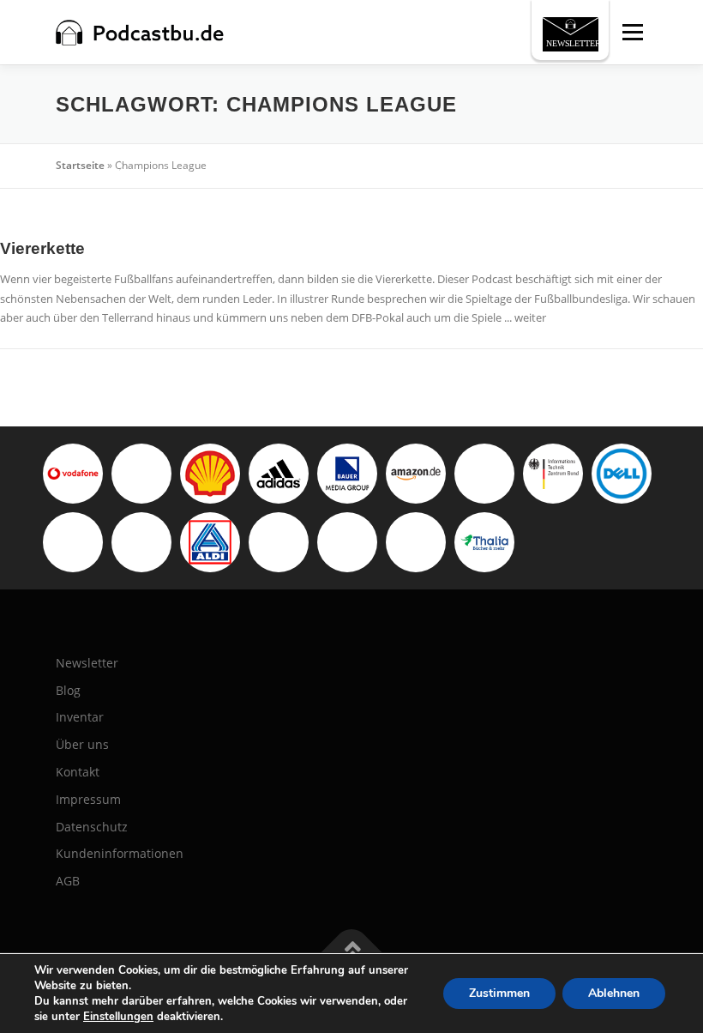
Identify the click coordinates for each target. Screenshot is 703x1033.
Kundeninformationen (119, 853)
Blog (68, 690)
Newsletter (87, 663)
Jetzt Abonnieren (577, 32)
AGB (68, 881)
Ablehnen (614, 993)
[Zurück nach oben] (351, 951)
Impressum (88, 799)
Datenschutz (92, 827)
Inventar (80, 717)
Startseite (80, 165)
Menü (632, 31)
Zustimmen (499, 993)
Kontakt (77, 772)
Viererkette (42, 248)
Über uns (82, 744)
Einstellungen (118, 1016)
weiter (530, 317)
